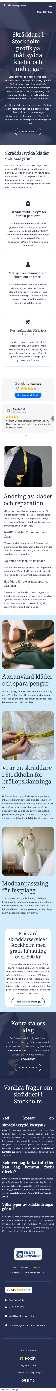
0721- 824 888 (16, 1306)
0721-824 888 (44, 12)
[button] (50, 5)
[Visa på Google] (8, 410)
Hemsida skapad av (28, 1350)
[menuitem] (14, 1267)
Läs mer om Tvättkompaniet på (28, 1372)
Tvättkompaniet (16, 5)
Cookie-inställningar (9, 1389)
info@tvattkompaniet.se (22, 1316)
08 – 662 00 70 (17, 1300)
